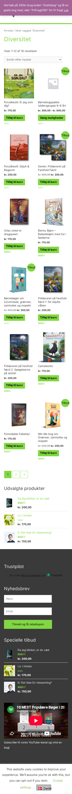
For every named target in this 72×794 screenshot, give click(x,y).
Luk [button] (66, 10)
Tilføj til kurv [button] (14, 117)
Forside (8, 30)
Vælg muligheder (51, 117)
